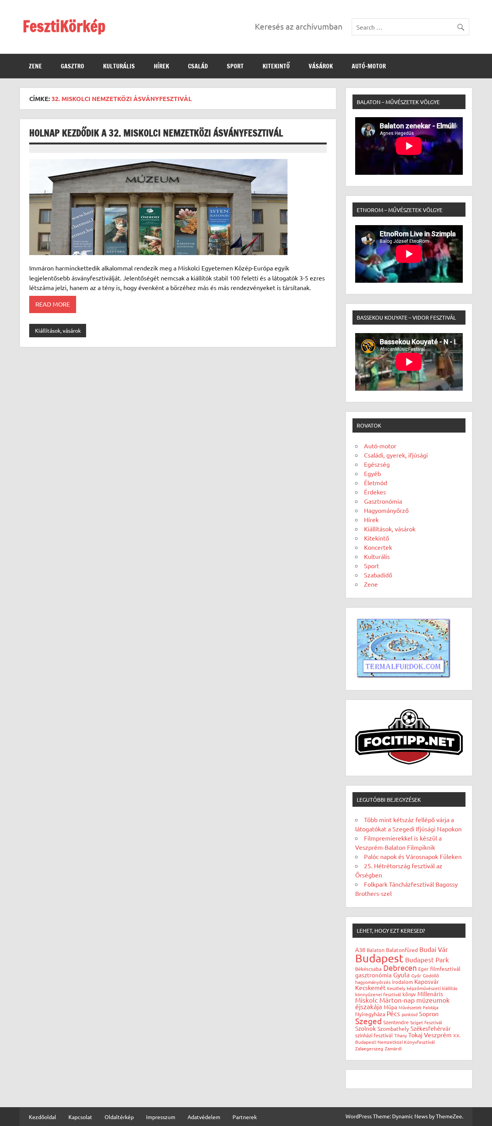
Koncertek (378, 547)
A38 (360, 949)
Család (198, 66)
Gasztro (72, 66)
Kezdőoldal (42, 1116)
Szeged (368, 1021)
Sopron (429, 1013)
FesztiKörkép (64, 26)
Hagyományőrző (386, 510)
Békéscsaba (368, 968)
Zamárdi (393, 1048)
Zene (35, 66)
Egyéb (372, 473)
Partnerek (245, 1116)
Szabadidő (378, 575)
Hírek (161, 66)
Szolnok (365, 1028)
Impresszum (160, 1116)
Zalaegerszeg (369, 1048)
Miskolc (366, 1000)
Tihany (400, 1035)
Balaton (375, 950)
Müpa (390, 1006)
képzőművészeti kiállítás (432, 988)
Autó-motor (369, 66)
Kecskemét (370, 987)
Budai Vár (433, 949)
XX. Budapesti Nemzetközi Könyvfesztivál (407, 1038)
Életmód (375, 482)
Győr (416, 975)
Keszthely (396, 988)
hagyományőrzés (373, 982)
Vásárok (321, 66)
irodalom (402, 981)
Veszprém (438, 1034)
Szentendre (396, 1022)
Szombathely (393, 1028)
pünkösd (409, 1014)
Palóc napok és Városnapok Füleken (413, 856)
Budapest (379, 958)
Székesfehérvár (431, 1028)
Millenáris (430, 993)
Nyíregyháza (370, 1013)
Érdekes (375, 492)
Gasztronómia (383, 501)
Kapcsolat (80, 1116)
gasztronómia (373, 974)
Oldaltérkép (119, 1116)
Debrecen (400, 967)
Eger (423, 968)
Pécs (393, 1013)
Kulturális (119, 66)
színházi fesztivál (374, 1035)
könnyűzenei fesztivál (378, 994)
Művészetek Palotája (419, 1007)
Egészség (377, 464)
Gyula (401, 974)
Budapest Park (427, 959)
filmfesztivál (445, 968)
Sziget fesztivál (426, 1022)
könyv (409, 994)
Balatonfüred (402, 949)
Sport (235, 66)
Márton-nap (397, 1000)
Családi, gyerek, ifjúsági (396, 455)
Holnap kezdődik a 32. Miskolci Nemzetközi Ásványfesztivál (156, 132)
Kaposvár (426, 981)
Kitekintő (276, 66)
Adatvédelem (204, 1116)
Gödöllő (431, 975)
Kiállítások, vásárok (58, 330)
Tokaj (415, 1034)
